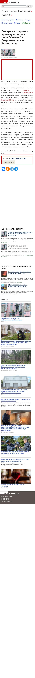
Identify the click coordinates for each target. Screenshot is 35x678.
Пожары (17, 23)
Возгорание (28, 93)
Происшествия (7, 23)
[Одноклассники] (8, 169)
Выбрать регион (5, 499)
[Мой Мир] (16, 169)
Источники (19, 20)
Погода (27, 20)
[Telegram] (12, 169)
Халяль (26, 90)
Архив (11, 20)
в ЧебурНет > (27, 23)
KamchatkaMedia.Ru (18, 158)
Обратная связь (5, 498)
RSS (11, 501)
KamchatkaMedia (7, 100)
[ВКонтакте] (3, 169)
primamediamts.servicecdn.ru (10, 57)
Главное (4, 20)
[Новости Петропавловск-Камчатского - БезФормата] (10, 2)
